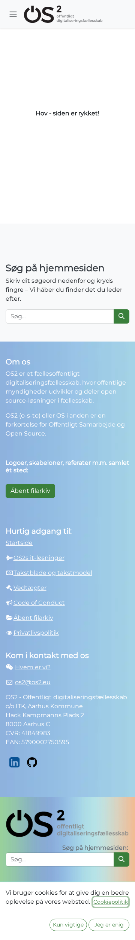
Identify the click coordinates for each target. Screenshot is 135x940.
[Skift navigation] (13, 14)
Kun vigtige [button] (68, 924)
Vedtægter (30, 587)
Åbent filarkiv (30, 490)
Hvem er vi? (33, 667)
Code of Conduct (39, 602)
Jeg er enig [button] (109, 924)
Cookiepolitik (110, 901)
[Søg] (121, 316)
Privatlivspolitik (36, 632)
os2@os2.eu (33, 682)
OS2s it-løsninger (39, 557)
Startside (19, 542)
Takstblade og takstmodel (53, 572)
